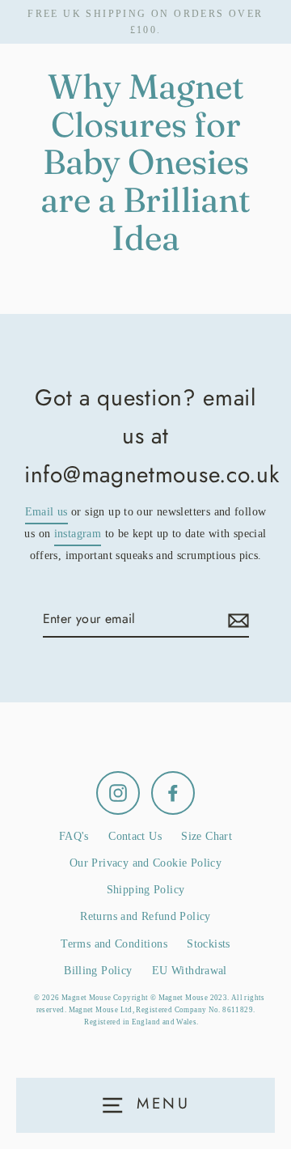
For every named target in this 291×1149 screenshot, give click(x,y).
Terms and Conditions (114, 944)
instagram (77, 534)
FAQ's (74, 836)
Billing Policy (98, 971)
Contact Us (135, 836)
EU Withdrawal (189, 971)
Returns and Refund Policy (145, 916)
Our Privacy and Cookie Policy (145, 863)
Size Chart (206, 836)
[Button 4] (236, 619)
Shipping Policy (146, 890)
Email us (46, 512)
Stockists (208, 944)
